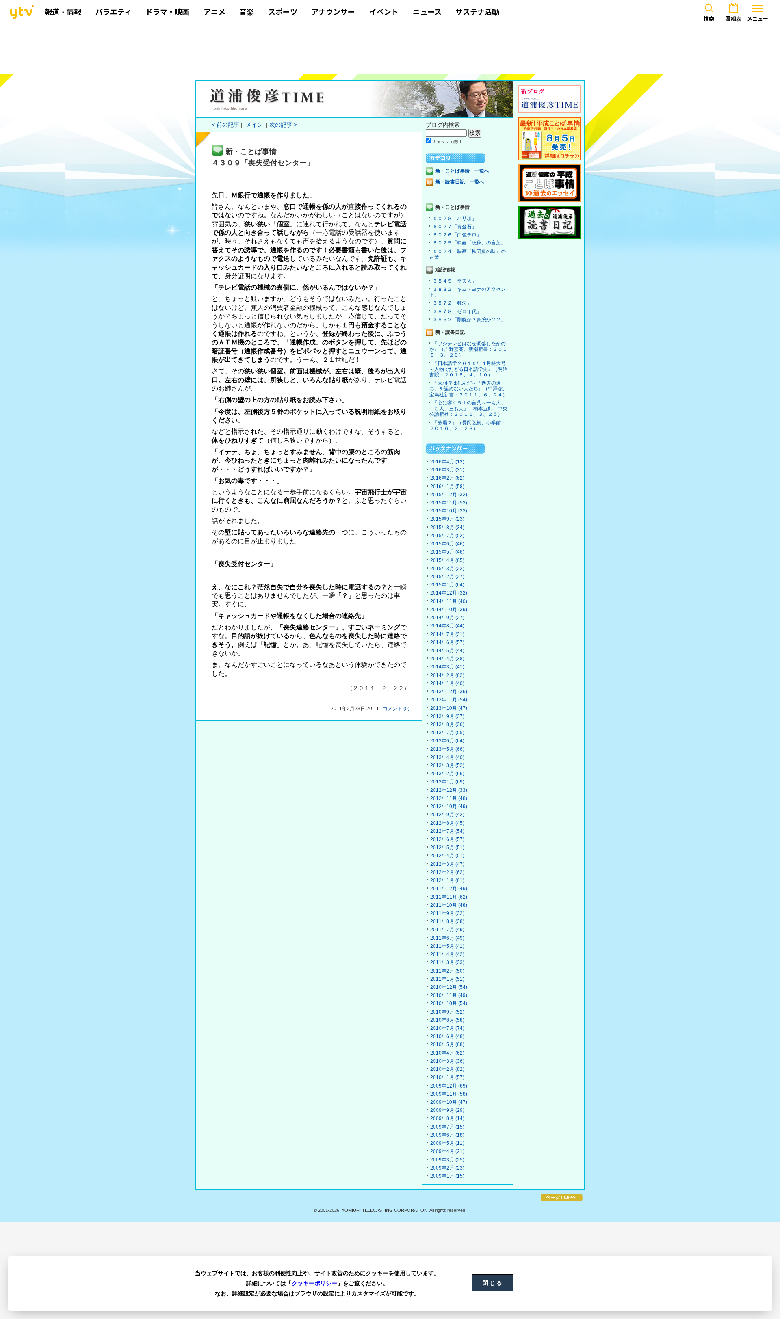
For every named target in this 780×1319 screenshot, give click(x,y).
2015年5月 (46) (447, 551)
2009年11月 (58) (448, 1094)
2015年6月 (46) (447, 543)
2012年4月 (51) (447, 855)
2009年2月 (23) (447, 1167)
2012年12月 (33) (448, 790)
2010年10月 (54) (448, 1003)
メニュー (757, 18)
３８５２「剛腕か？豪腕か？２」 (469, 319)
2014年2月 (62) (447, 675)
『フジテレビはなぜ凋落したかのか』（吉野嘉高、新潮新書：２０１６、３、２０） (468, 349)
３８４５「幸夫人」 (455, 281)
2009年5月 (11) (447, 1143)
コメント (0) (396, 708)
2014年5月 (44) (447, 650)
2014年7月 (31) (447, 634)
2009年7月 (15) (447, 1126)
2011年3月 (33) (447, 962)
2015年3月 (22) (447, 568)
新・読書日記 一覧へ (460, 182)
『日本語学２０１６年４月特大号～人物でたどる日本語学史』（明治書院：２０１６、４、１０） (468, 369)
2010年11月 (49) (448, 995)
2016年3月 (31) (447, 469)
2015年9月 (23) (447, 519)
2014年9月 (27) (447, 617)
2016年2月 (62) (447, 478)
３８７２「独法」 (452, 303)
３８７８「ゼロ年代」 (457, 311)
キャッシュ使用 (447, 141)
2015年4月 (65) (447, 560)
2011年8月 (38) (447, 921)
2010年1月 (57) (447, 1077)
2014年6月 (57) (447, 642)
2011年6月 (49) (447, 938)
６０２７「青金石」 (455, 226)
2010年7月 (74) (447, 1028)
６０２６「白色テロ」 (457, 234)
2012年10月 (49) (448, 806)
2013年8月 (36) (447, 724)
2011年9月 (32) (447, 913)
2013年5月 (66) (447, 749)
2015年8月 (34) (447, 527)
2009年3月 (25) (447, 1159)
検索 (709, 18)
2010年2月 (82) (447, 1069)
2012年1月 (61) (447, 880)
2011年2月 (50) (447, 971)
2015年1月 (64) (447, 584)
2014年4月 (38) (447, 658)
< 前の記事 (225, 125)
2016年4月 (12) (447, 461)
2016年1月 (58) (447, 486)
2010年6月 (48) (447, 1036)
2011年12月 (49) (448, 888)
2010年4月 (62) (447, 1053)
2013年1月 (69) (447, 781)
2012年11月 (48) (448, 798)
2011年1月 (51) (447, 979)
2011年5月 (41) (447, 946)
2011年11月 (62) (448, 897)
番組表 (733, 18)
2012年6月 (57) (447, 839)
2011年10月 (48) (448, 905)
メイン (254, 125)
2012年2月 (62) (447, 872)
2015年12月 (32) (448, 494)
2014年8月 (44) (447, 625)
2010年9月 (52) (447, 1012)
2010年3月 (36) (447, 1061)
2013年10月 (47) (448, 708)
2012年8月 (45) (447, 823)
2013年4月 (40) (447, 757)
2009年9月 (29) (447, 1110)
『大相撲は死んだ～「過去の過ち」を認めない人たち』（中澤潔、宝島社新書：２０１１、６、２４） (468, 389)
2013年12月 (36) (448, 691)
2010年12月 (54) (448, 987)
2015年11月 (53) (448, 502)
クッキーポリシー (314, 1283)
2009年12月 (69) (448, 1085)
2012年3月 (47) (447, 864)
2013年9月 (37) (447, 716)
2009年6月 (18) (447, 1135)
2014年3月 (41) (447, 666)
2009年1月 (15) (447, 1176)
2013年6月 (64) (447, 740)
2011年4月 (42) (447, 954)
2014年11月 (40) (448, 601)
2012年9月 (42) (447, 814)
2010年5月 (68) (447, 1044)
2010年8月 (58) (447, 1020)
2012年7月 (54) (447, 831)
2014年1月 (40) (447, 683)
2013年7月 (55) (447, 732)
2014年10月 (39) (448, 609)
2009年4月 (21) (447, 1151)
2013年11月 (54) (448, 699)
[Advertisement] (390, 47)
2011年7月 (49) (447, 929)
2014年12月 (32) (448, 592)
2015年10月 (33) (448, 510)
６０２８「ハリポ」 (455, 218)
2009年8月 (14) (447, 1118)
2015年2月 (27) (447, 576)
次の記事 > (283, 125)
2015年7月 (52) (447, 535)
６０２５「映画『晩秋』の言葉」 (469, 242)
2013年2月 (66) (447, 773)
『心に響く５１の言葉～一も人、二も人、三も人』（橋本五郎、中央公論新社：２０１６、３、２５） (468, 408)
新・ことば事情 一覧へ (462, 171)
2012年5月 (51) (447, 847)
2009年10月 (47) (448, 1102)
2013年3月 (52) (447, 765)
